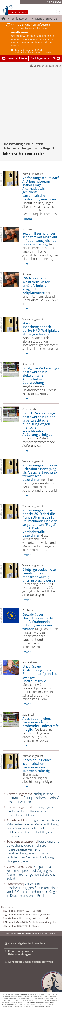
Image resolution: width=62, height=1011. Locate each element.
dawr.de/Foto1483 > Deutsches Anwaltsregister (32, 922)
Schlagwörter (20, 18)
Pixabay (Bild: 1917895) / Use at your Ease (29, 914)
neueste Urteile (17, 58)
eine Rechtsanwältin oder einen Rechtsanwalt (28, 1003)
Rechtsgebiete (40, 58)
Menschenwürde (46, 18)
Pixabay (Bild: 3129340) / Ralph (23, 925)
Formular (47, 1006)
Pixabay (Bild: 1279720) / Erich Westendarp (29, 918)
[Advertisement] (31, 107)
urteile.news (22, 994)
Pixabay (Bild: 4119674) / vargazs (24, 910)
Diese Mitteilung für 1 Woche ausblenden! (32, 51)
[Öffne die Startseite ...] (22, 9)
